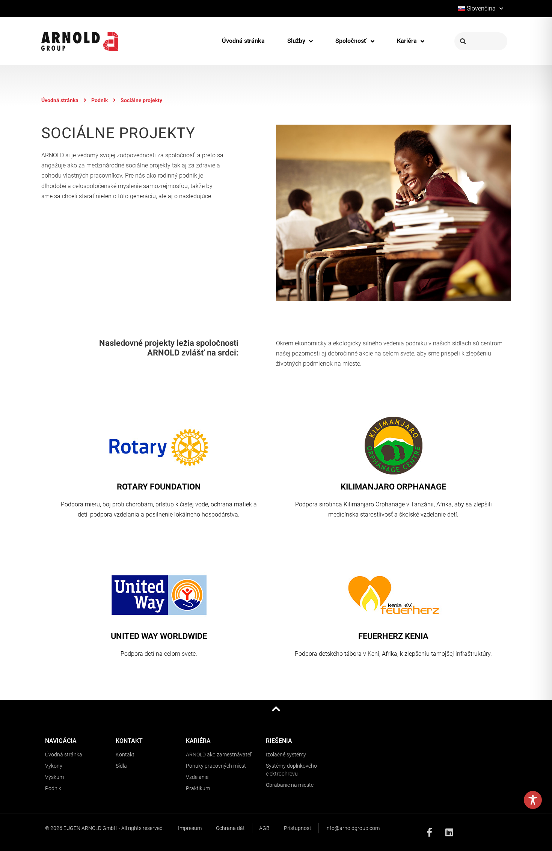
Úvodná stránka (59, 100)
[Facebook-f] (430, 832)
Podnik (99, 100)
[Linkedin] (449, 832)
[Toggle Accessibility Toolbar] (533, 800)
